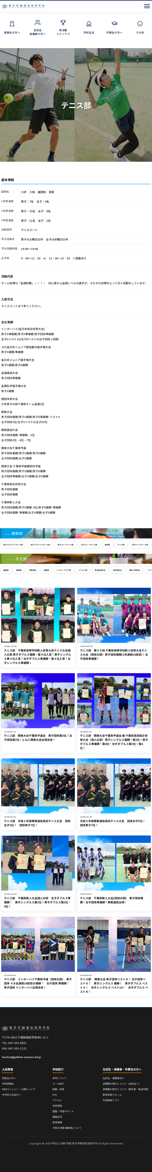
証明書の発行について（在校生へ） (122, 1083)
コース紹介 (58, 1083)
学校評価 (57, 1105)
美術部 (19, 570)
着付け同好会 (134, 570)
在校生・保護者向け (113, 1078)
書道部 (6, 570)
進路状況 (57, 1116)
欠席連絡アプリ (111, 1100)
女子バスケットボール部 (40, 544)
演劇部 (46, 570)
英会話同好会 (100, 570)
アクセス (57, 1100)
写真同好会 (117, 570)
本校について (59, 1078)
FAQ (54, 1094)
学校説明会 (8, 1083)
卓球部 (107, 544)
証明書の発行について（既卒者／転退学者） (126, 1089)
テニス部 (121, 544)
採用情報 (57, 1122)
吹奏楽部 (32, 570)
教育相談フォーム (112, 1094)
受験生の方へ (9, 1078)
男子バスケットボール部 (13, 544)
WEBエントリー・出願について (19, 1089)
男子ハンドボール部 (140, 544)
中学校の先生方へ (11, 1094)
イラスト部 (82, 570)
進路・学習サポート (63, 1111)
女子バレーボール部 (89, 544)
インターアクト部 (64, 570)
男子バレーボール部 (66, 544)
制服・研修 (58, 1089)
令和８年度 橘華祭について (67, 1127)
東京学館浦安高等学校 (23, 6)
